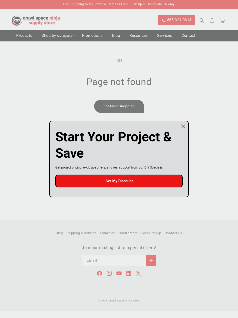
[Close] (183, 126)
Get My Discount (119, 181)
